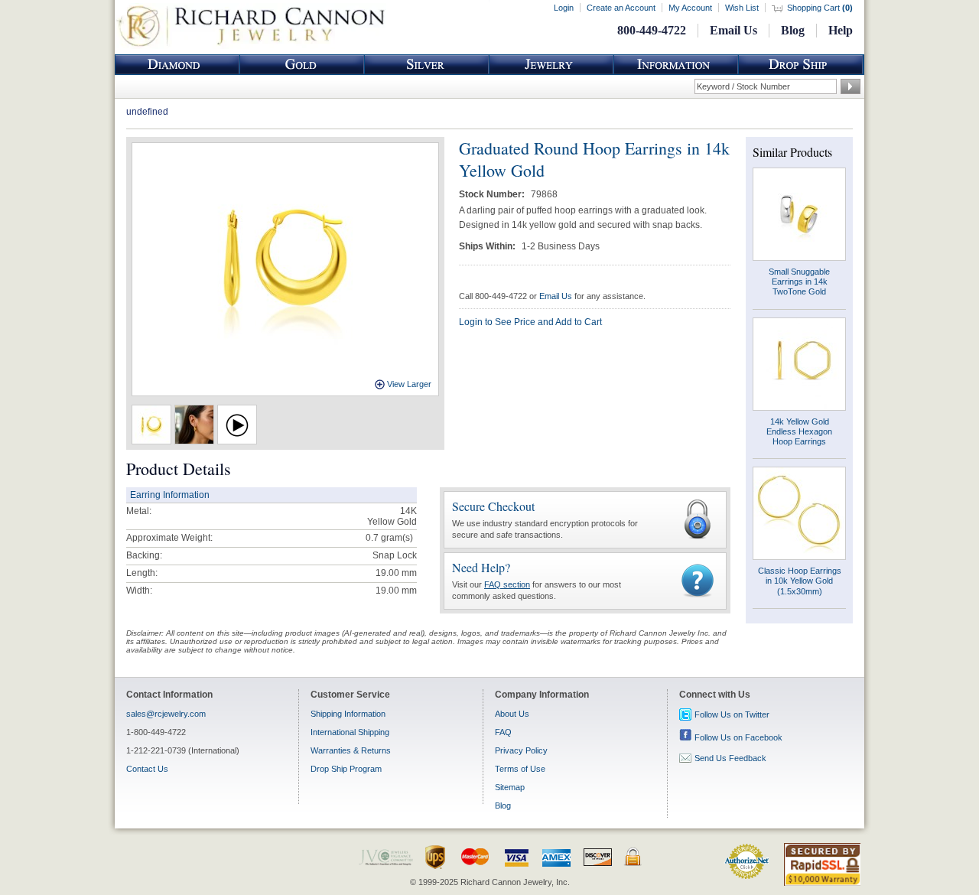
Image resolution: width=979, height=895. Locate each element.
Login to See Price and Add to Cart (530, 322)
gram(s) (389, 537)
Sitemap (510, 787)
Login (564, 7)
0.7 (372, 537)
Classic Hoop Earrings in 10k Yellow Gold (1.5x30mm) (799, 580)
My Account (690, 7)
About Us (512, 713)
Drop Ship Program (346, 768)
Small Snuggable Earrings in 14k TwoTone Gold (799, 281)
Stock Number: (493, 194)
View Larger (409, 384)
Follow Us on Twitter (731, 714)
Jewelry (551, 64)
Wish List (742, 7)
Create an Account (621, 7)
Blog (793, 30)
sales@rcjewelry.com (166, 713)
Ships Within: (488, 246)
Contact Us (147, 768)
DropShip (801, 64)
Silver (427, 64)
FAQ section (507, 584)
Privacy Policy (521, 750)
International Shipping (350, 732)
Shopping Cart (820, 7)
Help (840, 30)
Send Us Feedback (730, 758)
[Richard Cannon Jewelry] (250, 46)
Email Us (733, 30)
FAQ (503, 732)
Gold (302, 64)
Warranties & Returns (351, 750)
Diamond (177, 64)
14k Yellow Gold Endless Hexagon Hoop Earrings (799, 431)
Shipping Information (348, 713)
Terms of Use (520, 768)
